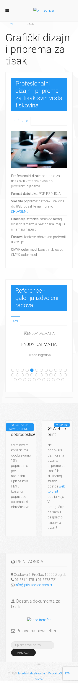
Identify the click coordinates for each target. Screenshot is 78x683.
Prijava (23, 652)
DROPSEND (20, 211)
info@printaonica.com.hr (33, 585)
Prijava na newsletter (36, 630)
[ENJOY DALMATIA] (39, 347)
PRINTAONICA (29, 561)
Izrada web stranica (31, 673)
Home (9, 24)
